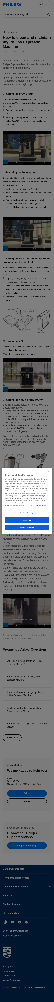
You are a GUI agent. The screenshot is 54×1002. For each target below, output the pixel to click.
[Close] (48, 471)
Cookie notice (41, 505)
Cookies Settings (27, 513)
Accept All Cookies (27, 527)
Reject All (27, 520)
